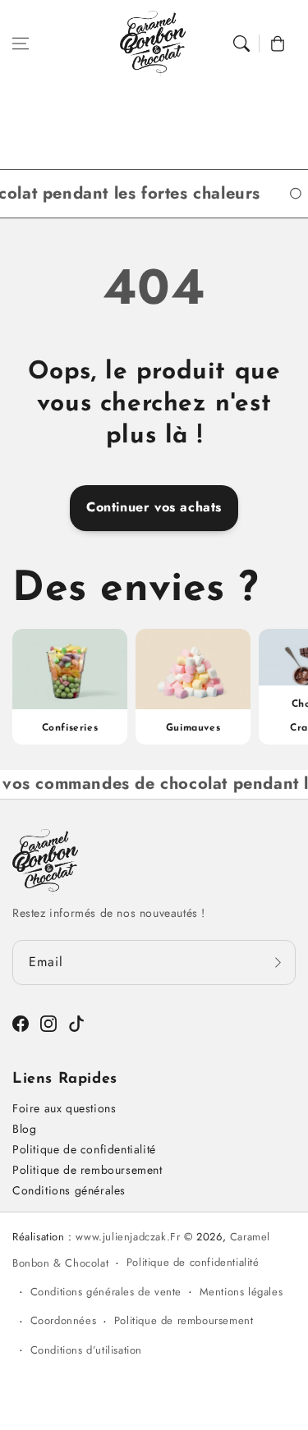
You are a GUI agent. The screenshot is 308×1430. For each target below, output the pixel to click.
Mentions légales (241, 1291)
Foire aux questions (64, 1108)
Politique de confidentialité (84, 1149)
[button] (20, 43)
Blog (24, 1129)
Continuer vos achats (154, 506)
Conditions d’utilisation (86, 1350)
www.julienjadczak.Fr (128, 1236)
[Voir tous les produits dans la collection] (69, 686)
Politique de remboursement (87, 1170)
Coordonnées (63, 1320)
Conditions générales (69, 1190)
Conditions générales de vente (106, 1291)
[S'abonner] (278, 962)
